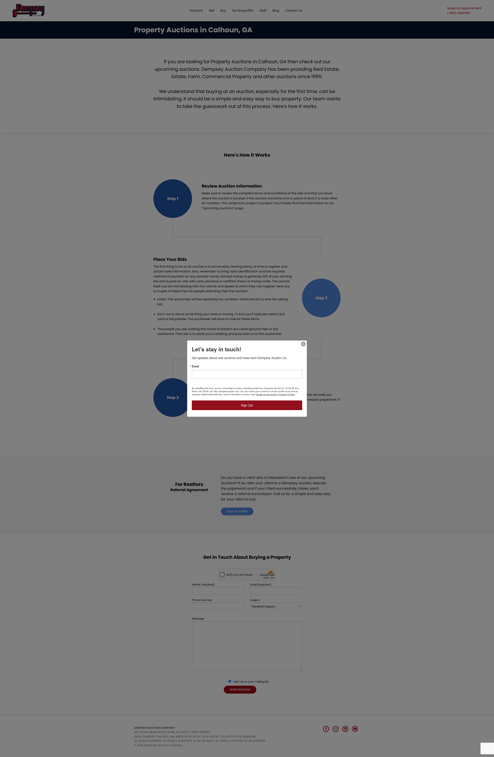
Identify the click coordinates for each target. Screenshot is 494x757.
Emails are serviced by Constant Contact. (275, 394)
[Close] (303, 344)
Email (195, 366)
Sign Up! (247, 405)
